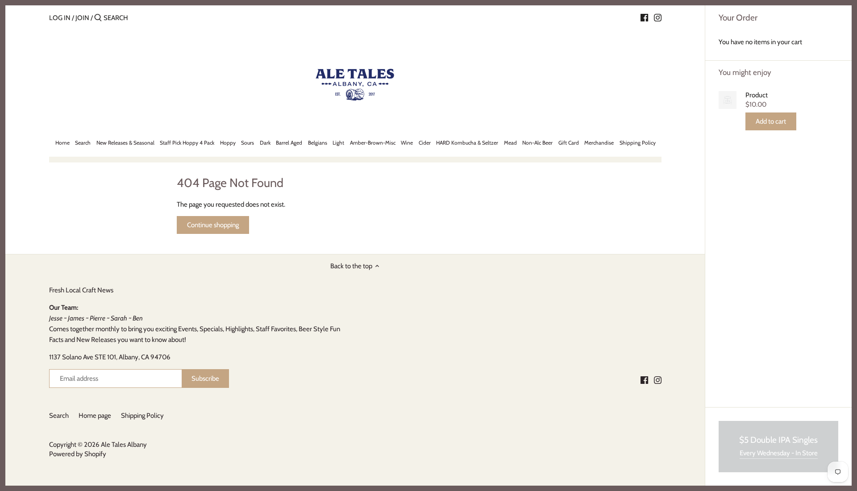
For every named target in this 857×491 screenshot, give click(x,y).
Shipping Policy (142, 416)
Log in (60, 18)
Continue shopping (213, 225)
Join (82, 18)
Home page (95, 416)
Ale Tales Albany (124, 445)
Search (59, 416)
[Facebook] (644, 17)
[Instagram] (657, 17)
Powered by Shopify (77, 454)
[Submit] (98, 18)
